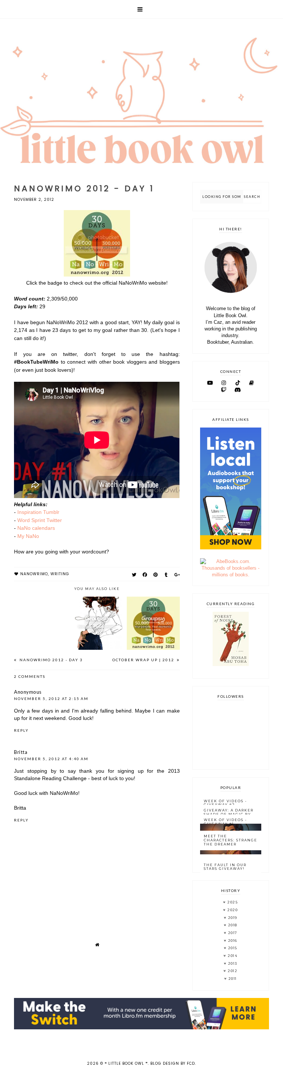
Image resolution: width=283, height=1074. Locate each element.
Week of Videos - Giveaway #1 (225, 822)
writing (59, 574)
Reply (21, 730)
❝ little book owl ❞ (126, 1063)
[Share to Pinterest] (155, 575)
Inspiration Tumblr (38, 512)
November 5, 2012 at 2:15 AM (51, 698)
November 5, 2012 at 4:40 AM (51, 758)
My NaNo (28, 536)
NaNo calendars (36, 528)
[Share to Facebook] (145, 575)
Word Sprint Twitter (39, 520)
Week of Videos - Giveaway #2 (225, 803)
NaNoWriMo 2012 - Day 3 (50, 660)
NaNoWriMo (34, 574)
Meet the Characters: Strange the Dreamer (230, 840)
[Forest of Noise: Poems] (231, 664)
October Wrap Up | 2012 (144, 660)
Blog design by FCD (172, 1063)
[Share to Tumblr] (166, 575)
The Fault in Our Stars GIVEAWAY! (225, 867)
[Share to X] (134, 575)
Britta (20, 752)
